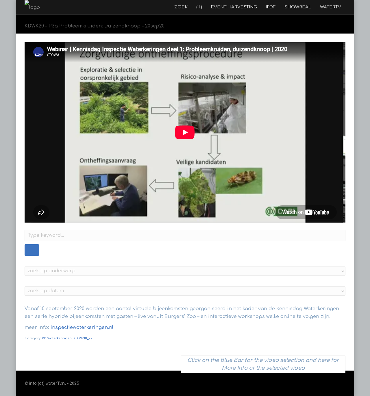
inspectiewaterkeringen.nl (82, 327)
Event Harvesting (234, 7)
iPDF (271, 7)
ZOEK (181, 7)
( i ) (199, 7)
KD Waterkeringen (57, 338)
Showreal (297, 7)
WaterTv (330, 7)
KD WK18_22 (82, 338)
